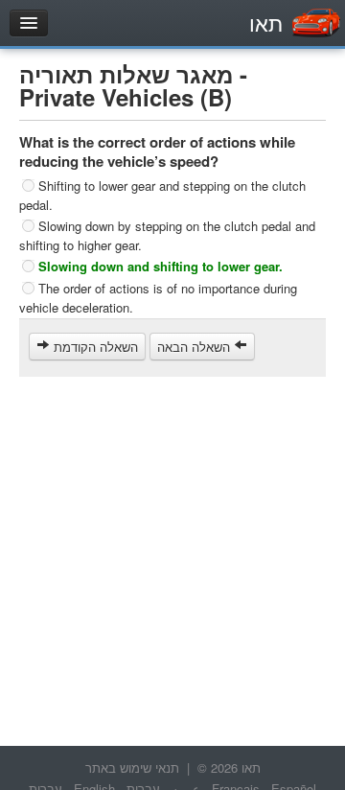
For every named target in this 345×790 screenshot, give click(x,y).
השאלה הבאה (195, 346)
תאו (266, 22)
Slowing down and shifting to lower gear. (160, 266)
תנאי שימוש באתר (132, 767)
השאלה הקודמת (94, 346)
